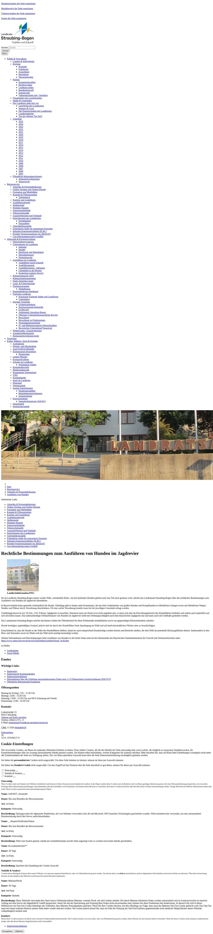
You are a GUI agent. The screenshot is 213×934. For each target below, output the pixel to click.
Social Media (13, 653)
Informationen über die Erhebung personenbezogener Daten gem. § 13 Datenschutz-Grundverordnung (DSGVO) (59, 679)
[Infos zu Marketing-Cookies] (24, 774)
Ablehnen (19, 931)
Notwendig (10, 770)
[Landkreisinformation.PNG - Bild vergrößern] (23, 590)
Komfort (8, 776)
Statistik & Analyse (13, 773)
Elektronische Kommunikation (21, 674)
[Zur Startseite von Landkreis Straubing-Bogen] (21, 42)
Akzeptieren (7, 931)
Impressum (12, 671)
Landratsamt (12, 650)
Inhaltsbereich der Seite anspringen (17, 8)
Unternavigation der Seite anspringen (18, 13)
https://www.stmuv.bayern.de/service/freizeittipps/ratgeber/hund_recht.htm (35, 640)
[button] (16, 59)
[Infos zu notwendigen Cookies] (17, 771)
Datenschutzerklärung (17, 676)
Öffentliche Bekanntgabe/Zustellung (23, 682)
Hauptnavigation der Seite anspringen (18, 3)
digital (20, 727)
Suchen (4, 47)
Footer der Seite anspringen (13, 18)
